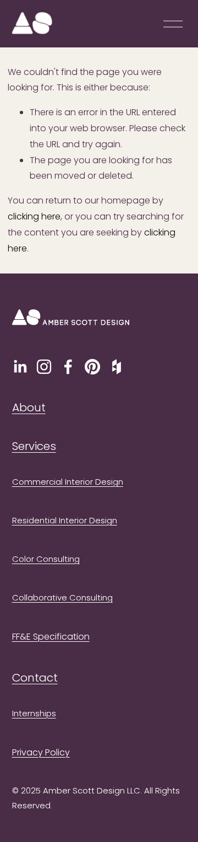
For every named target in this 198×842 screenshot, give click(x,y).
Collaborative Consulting (62, 597)
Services (34, 446)
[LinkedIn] (20, 366)
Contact (35, 677)
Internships (34, 713)
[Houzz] (116, 366)
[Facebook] (68, 366)
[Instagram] (44, 366)
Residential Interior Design (64, 520)
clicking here (34, 216)
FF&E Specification (51, 636)
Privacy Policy (41, 752)
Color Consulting (46, 559)
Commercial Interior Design (67, 481)
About (29, 407)
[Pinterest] (92, 366)
